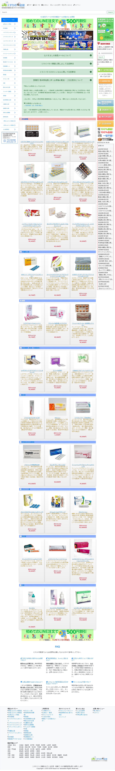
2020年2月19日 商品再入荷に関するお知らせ (105, 228)
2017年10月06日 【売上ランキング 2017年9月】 (105, 278)
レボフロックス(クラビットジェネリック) (32, 371)
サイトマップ (62, 717)
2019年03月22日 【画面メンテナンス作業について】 (105, 255)
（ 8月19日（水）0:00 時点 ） (33, 105)
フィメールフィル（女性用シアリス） (83, 324)
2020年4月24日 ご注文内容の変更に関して (105, 191)
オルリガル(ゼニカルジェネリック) (32, 512)
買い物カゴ (97, 710)
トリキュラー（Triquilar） (83, 418)
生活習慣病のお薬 (29, 719)
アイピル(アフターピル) (32, 418)
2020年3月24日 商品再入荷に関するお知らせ (105, 214)
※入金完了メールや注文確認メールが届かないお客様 (57, 17)
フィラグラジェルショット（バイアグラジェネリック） (83, 224)
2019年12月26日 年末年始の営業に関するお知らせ (105, 242)
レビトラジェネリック (15, 725)
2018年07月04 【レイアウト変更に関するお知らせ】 (105, 269)
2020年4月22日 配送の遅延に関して (104, 196)
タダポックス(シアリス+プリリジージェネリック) (83, 275)
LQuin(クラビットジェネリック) (83, 370)
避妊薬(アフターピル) (14, 739)
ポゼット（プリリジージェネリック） (32, 275)
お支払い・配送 (47, 712)
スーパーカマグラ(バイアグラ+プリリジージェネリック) (57, 275)
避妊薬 (23, 395)
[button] (57, 55)
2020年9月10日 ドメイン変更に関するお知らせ (105, 164)
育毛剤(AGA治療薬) (27, 442)
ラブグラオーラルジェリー (32, 323)
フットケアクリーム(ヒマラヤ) (32, 559)
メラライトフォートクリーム (57, 559)
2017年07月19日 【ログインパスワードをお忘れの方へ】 (105, 287)
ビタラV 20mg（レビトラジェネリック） (32, 142)
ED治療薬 (25, 119)
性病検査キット (29, 737)
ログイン (77, 5)
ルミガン (32, 608)
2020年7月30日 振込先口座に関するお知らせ (105, 168)
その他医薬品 (28, 739)
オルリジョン (83, 512)
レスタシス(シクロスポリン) (83, 608)
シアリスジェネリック (15, 723)
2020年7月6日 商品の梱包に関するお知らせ (105, 173)
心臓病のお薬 (28, 723)
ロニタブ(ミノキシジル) (57, 465)
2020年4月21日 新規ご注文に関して (104, 200)
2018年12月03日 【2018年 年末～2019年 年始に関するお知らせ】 (105, 260)
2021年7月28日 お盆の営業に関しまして (105, 155)
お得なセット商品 (13, 714)
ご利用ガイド (46, 710)
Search (110, 12)
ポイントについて (47, 714)
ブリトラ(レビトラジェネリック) (83, 182)
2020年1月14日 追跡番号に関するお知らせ (105, 237)
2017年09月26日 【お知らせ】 (103, 283)
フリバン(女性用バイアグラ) (57, 323)
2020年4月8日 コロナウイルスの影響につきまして (105, 205)
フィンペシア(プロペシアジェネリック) (83, 465)
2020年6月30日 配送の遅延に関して (104, 178)
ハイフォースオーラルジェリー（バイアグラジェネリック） (32, 224)
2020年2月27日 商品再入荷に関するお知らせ (105, 223)
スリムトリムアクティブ (57, 512)
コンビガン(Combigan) (57, 608)
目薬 (22, 585)
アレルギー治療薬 (29, 727)
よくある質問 (56, 5)
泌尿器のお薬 (28, 735)
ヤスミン (57, 418)
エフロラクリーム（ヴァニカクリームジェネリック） (83, 560)
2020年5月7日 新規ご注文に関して (104, 182)
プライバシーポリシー (66, 710)
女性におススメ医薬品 (15, 712)
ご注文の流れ (46, 716)
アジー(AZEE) (57, 370)
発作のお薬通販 (29, 725)
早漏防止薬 (25, 252)
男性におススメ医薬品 (15, 710)
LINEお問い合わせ (82, 714)
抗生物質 (11, 737)
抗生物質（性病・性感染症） (31, 348)
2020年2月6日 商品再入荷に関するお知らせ (105, 232)
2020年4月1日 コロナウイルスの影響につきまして (105, 210)
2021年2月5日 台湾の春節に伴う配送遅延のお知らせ (105, 159)
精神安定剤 (27, 733)
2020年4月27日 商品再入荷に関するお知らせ (105, 187)
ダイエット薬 (25, 489)
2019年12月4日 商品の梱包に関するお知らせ (105, 246)
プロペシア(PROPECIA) (32, 465)
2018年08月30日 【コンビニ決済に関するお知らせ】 (105, 264)
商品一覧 (37, 5)
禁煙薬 (26, 731)
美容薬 (24, 536)
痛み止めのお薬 (29, 721)
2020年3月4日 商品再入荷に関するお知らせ (105, 219)
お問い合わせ (67, 5)
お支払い (46, 5)
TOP (30, 5)
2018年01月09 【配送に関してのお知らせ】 (105, 274)
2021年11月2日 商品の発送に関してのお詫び (105, 150)
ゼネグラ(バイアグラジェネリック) (32, 182)
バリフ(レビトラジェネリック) (57, 182)
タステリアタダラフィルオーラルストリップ (57, 224)
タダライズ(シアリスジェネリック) (57, 142)
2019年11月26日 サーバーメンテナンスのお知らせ (105, 251)
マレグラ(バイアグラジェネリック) (83, 142)
